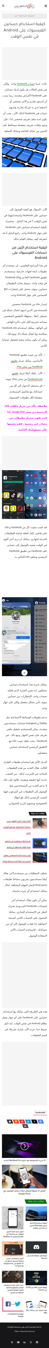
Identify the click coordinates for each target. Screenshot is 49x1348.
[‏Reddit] (15, 1122)
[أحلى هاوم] (24, 6)
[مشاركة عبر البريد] (9, 1122)
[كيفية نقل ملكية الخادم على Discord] (36, 1247)
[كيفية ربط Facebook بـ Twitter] (13, 1304)
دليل (16, 16)
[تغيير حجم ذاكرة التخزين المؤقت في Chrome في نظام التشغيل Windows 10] (13, 1217)
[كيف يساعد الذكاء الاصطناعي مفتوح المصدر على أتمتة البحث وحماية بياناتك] (40, 857)
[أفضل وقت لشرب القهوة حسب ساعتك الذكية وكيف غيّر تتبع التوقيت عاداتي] (40, 823)
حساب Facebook (26, 84)
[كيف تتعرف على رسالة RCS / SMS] (36, 1302)
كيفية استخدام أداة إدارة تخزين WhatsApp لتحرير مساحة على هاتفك (38, 1225)
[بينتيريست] (21, 1122)
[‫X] (33, 1122)
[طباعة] (24, 1126)
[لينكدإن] (27, 1122)
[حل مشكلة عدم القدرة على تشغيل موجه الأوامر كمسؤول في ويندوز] (40, 843)
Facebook (39, 1113)
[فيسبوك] (39, 1122)
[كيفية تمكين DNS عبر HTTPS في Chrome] (36, 1278)
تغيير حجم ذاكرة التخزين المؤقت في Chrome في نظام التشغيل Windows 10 (13, 1234)
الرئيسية (31, 16)
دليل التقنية (23, 16)
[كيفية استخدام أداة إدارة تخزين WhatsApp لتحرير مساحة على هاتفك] (36, 1213)
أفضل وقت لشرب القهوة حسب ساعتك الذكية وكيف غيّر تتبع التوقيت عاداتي (17, 827)
